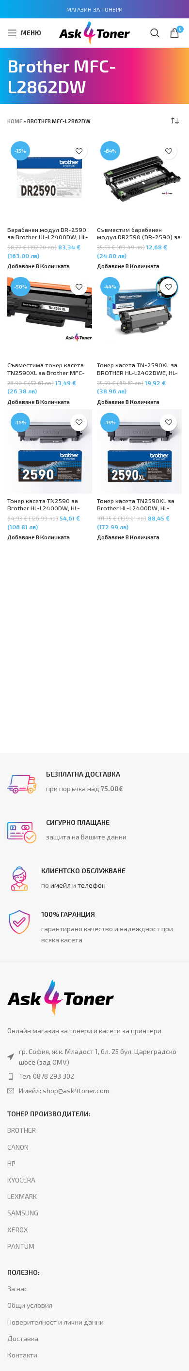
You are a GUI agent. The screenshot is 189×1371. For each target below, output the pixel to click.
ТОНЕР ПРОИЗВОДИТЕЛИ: (49, 1114)
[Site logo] (94, 32)
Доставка (22, 1338)
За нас (17, 1288)
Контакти (22, 1355)
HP (11, 1163)
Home (14, 121)
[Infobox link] (94, 784)
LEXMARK (22, 1196)
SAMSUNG (22, 1213)
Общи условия (29, 1305)
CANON (18, 1147)
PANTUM (20, 1246)
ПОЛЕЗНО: (23, 1272)
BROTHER (21, 1130)
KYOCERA (21, 1180)
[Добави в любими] (78, 151)
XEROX (17, 1230)
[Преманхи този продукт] (94, 1076)
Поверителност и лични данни (55, 1322)
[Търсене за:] (155, 33)
